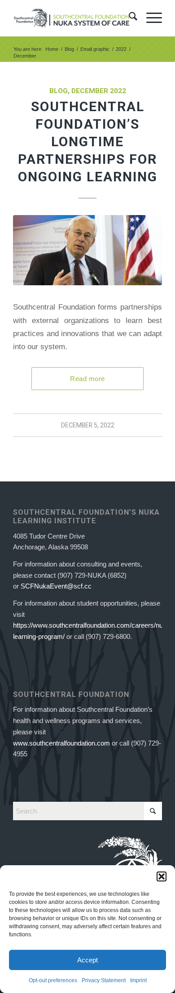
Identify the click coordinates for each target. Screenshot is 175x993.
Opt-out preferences (53, 980)
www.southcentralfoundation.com (61, 743)
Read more (87, 378)
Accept (87, 960)
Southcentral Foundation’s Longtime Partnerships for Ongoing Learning (88, 141)
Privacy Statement (104, 980)
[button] (161, 876)
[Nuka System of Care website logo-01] (72, 18)
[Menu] (149, 18)
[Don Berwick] (87, 250)
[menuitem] (128, 18)
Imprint (138, 980)
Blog (58, 91)
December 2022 (98, 91)
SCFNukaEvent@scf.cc (56, 586)
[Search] (128, 18)
